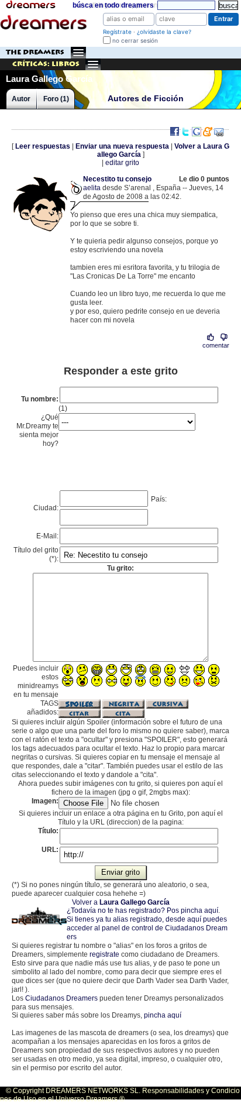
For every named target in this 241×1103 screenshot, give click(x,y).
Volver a (121, 902)
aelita (92, 188)
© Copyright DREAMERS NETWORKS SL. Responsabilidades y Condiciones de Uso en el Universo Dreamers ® (120, 1095)
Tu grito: (120, 568)
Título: (48, 831)
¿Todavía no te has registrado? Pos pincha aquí (142, 910)
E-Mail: (47, 536)
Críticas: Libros (46, 64)
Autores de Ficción (146, 98)
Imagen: (45, 801)
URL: (50, 850)
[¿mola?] (210, 337)
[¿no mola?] (223, 337)
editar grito (122, 163)
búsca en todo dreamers (113, 5)
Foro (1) (56, 99)
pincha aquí (162, 1015)
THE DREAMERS (35, 52)
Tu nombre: (39, 399)
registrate (104, 954)
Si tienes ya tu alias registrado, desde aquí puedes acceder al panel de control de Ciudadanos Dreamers (147, 928)
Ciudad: (45, 508)
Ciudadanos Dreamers (61, 998)
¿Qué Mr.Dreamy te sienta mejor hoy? (37, 430)
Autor (21, 99)
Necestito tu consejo (117, 179)
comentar (215, 345)
